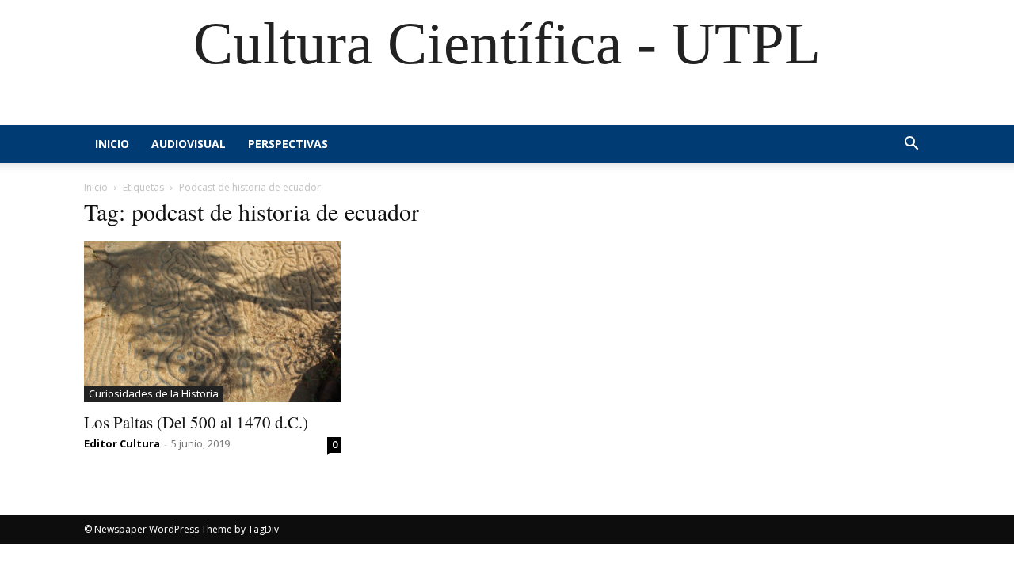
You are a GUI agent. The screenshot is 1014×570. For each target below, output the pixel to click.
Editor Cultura (122, 443)
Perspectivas (288, 143)
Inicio (112, 143)
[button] (911, 145)
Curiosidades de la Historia (154, 393)
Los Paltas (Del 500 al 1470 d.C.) (196, 422)
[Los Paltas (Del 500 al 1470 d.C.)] (212, 321)
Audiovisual (188, 143)
